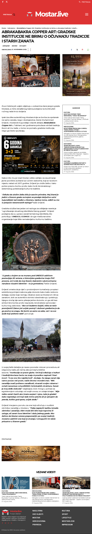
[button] (84, 2)
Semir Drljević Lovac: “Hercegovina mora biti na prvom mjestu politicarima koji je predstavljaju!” (76, 148)
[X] (6, 2)
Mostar (14, 46)
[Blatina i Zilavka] (76, 75)
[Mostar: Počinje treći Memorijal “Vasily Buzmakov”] (16, 483)
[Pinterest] (82, 49)
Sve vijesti (22, 46)
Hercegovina (68, 126)
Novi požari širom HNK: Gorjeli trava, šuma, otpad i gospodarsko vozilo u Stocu (75, 130)
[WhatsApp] (88, 49)
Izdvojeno (11, 28)
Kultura (67, 112)
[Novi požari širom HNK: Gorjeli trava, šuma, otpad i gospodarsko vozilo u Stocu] (46, 483)
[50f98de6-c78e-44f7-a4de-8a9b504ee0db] (31, 154)
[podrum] (31, 453)
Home (4, 28)
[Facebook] (2, 2)
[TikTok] (8, 523)
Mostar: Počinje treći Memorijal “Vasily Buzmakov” (75, 115)
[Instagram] (5, 523)
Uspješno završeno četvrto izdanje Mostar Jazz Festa (75, 163)
